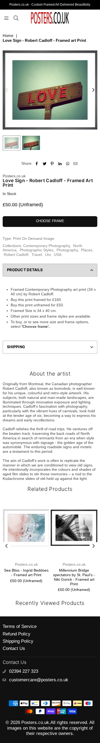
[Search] (16, 18)
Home (8, 35)
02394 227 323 (23, 671)
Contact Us (14, 648)
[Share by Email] (76, 163)
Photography (67, 250)
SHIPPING (16, 346)
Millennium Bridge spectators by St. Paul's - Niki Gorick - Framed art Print (69, 577)
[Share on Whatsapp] (68, 163)
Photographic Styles (36, 250)
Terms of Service (20, 626)
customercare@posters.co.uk (38, 679)
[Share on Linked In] (60, 163)
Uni (48, 254)
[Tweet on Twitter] (45, 163)
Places (86, 250)
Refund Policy (16, 634)
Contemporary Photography (46, 246)
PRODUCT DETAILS (25, 269)
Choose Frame (50, 221)
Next (93, 90)
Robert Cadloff (16, 254)
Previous (7, 90)
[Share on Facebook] (37, 163)
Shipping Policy (18, 641)
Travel (36, 254)
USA (57, 254)
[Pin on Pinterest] (52, 163)
